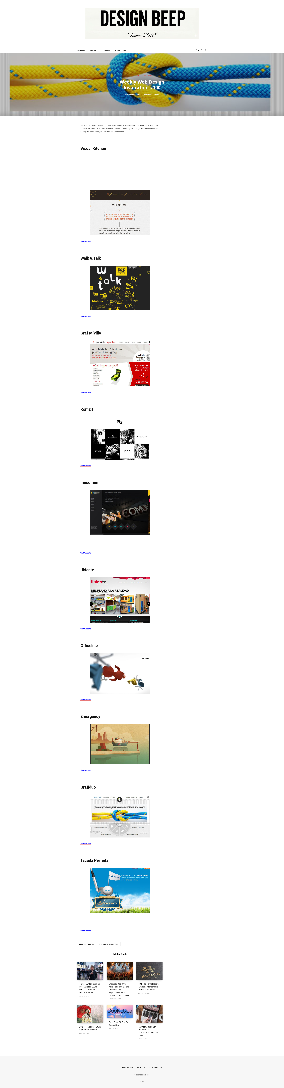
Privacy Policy (155, 1068)
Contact (141, 1068)
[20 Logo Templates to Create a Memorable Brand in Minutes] (149, 971)
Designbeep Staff (134, 94)
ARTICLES (81, 50)
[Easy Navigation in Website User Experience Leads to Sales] (149, 1014)
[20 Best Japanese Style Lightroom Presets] (90, 1014)
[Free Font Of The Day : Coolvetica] (120, 1011)
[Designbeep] (142, 23)
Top (142, 1081)
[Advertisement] (119, 170)
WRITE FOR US (120, 50)
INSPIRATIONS (137, 75)
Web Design (147, 75)
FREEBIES (106, 50)
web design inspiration (108, 944)
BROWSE (93, 50)
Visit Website (85, 241)
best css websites (86, 944)
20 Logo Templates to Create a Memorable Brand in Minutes (149, 986)
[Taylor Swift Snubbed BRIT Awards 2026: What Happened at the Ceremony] (90, 971)
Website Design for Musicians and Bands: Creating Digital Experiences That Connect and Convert (119, 989)
